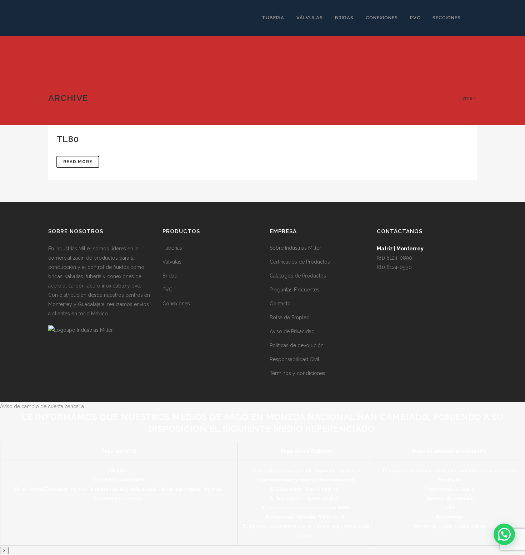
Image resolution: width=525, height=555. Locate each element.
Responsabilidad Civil (294, 359)
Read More (77, 161)
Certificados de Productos (300, 262)
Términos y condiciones (297, 373)
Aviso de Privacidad (292, 331)
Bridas (169, 276)
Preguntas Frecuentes (294, 289)
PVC (167, 289)
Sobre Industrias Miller (295, 248)
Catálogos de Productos (298, 276)
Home (465, 98)
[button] (504, 534)
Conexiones (176, 303)
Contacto (280, 303)
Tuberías (172, 248)
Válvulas (171, 262)
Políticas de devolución (297, 345)
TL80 (67, 139)
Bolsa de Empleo (290, 317)
